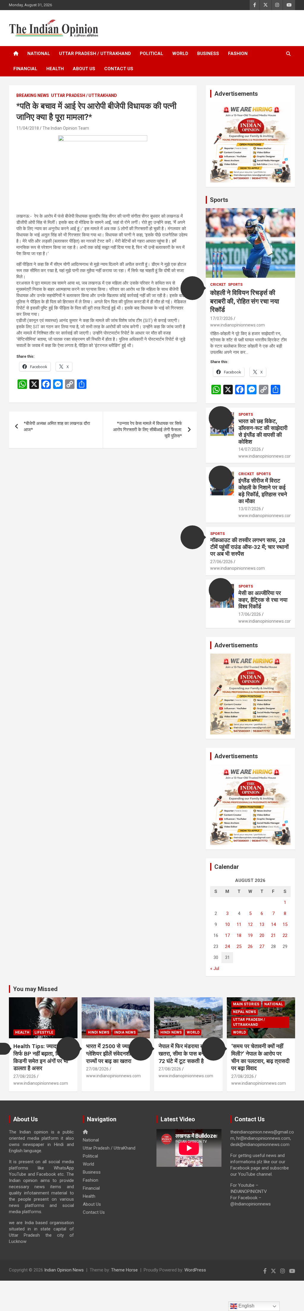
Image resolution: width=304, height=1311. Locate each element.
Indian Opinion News (64, 1270)
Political (151, 53)
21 (273, 935)
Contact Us (118, 68)
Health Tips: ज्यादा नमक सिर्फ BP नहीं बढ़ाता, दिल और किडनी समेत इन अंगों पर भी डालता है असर (42, 1057)
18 (239, 935)
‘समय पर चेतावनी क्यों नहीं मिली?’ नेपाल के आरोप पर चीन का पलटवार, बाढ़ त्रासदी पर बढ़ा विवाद (260, 1057)
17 (227, 935)
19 (250, 935)
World (180, 53)
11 (239, 924)
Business (208, 53)
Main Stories (246, 1004)
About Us (84, 68)
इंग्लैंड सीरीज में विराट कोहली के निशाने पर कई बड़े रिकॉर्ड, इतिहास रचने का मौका (262, 490)
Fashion (238, 53)
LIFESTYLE (43, 1032)
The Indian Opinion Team (65, 128)
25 (239, 946)
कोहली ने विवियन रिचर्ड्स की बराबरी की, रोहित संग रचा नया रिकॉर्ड (244, 301)
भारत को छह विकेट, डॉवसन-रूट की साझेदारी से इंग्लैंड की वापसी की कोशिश (262, 431)
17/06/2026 (249, 614)
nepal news (244, 1012)
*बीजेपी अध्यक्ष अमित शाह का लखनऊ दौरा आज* (57, 426)
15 (285, 924)
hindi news (98, 1032)
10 (227, 924)
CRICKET (218, 284)
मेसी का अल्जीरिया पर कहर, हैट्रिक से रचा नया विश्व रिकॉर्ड (262, 600)
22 (285, 935)
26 (250, 946)
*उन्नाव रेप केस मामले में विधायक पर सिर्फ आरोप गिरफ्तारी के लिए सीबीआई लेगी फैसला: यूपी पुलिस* (147, 430)
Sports (219, 199)
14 (273, 924)
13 (261, 924)
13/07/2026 (249, 508)
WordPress (195, 1270)
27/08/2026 (24, 1076)
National (38, 53)
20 (261, 935)
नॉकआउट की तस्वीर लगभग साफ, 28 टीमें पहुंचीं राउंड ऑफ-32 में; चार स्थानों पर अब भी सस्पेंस (249, 547)
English (245, 1305)
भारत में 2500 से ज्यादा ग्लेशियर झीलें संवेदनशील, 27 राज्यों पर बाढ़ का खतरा (115, 1053)
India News (125, 1032)
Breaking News (32, 95)
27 (261, 946)
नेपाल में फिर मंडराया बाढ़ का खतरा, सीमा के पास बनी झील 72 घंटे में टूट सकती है (187, 1053)
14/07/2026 (249, 449)
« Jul (214, 968)
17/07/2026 (221, 318)
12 (250, 924)
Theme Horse (124, 1270)
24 (227, 946)
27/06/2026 (221, 561)
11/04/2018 (27, 128)
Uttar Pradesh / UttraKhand (95, 53)
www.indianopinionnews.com (237, 325)
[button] (192, 288)
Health (55, 68)
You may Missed (35, 989)
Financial (25, 68)
